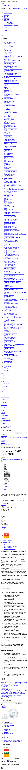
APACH (3, 391)
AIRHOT (3, 381)
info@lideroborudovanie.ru (20, 8)
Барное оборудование (9, 55)
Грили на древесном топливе (11, 172)
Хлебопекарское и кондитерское (12, 281)
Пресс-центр (7, 729)
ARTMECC (4, 399)
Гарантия (6, 19)
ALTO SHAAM (5, 383)
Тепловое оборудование (10, 139)
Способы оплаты (8, 723)
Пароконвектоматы (9, 180)
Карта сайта (6, 760)
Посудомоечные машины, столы (12, 328)
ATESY (3, 410)
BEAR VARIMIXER (6, 421)
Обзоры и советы (8, 733)
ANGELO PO (4, 386)
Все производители (6, 426)
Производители (8, 13)
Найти (17, 1)
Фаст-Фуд (6, 77)
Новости (6, 732)
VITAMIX (3, 505)
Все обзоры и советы (6, 689)
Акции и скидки (8, 730)
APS (2, 394)
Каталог (6, 12)
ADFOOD (3, 375)
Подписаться (19, 433)
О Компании (7, 20)
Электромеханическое (9, 98)
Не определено (8, 362)
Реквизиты (10, 23)
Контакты (9, 22)
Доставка (6, 18)
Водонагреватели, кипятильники (12, 76)
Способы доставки (9, 725)
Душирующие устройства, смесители (14, 189)
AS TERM (3, 402)
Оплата (6, 16)
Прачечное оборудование (10, 345)
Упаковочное (7, 310)
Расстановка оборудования (11, 25)
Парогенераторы (8, 188)
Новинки (6, 15)
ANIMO (3, 389)
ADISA (3, 378)
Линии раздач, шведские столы (12, 212)
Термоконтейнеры (8, 178)
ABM (2, 373)
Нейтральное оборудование (11, 191)
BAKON (3, 413)
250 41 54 (5, 5)
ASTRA (3, 407)
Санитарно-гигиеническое (11, 355)
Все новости (4, 436)
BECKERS (3, 423)
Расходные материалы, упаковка (12, 317)
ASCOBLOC (4, 405)
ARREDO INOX (5, 397)
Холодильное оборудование (11, 241)
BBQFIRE (3, 418)
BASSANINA (4, 415)
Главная (6, 11)
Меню (5, 30)
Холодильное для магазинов (11, 255)
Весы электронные (9, 40)
